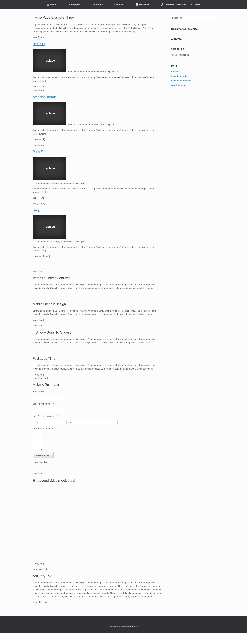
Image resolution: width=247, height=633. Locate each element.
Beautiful (39, 44)
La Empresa (74, 4)
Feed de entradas (179, 75)
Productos (97, 4)
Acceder (175, 71)
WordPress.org (178, 84)
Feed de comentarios (181, 80)
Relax (37, 210)
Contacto (119, 4)
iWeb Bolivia (132, 626)
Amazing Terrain (45, 96)
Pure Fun (39, 151)
